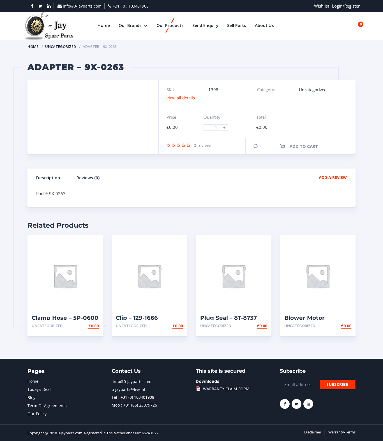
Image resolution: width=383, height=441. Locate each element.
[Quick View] (93, 244)
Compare (255, 146)
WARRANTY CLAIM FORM (226, 388)
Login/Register (346, 6)
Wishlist (321, 6)
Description (48, 177)
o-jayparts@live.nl (128, 389)
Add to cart (304, 146)
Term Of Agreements (47, 405)
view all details (181, 98)
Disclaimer (312, 432)
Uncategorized (60, 46)
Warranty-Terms (342, 432)
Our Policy (37, 413)
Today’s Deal (39, 389)
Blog (31, 397)
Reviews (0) (88, 177)
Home (32, 46)
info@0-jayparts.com (132, 381)
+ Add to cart (83, 325)
